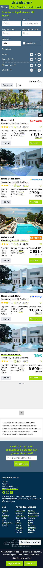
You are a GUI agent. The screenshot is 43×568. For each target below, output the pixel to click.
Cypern (18, 525)
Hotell (30, 7)
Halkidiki (15, 123)
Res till (25, 20)
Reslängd (6, 39)
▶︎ (40, 103)
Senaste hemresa (30, 29)
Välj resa (34, 143)
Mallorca (19, 513)
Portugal (19, 528)
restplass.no (8, 542)
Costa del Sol (21, 518)
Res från (6, 20)
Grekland (24, 123)
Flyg (13, 7)
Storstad (21, 7)
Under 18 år (20, 511)
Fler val (6, 143)
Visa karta (7, 85)
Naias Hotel (7, 120)
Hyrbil (38, 7)
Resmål (4, 525)
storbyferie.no (26, 546)
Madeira (31, 532)
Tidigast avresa (8, 29)
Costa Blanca (33, 516)
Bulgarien (32, 528)
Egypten (19, 532)
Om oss (5, 481)
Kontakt (5, 484)
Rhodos (31, 520)
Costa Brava (20, 516)
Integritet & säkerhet (10, 489)
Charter (4, 7)
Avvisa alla (30, 563)
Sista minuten (7, 523)
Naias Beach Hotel (11, 178)
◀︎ (2, 103)
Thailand (19, 530)
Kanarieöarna (33, 513)
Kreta (18, 520)
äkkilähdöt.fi (7, 544)
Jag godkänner (14, 563)
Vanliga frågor (7, 486)
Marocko (31, 530)
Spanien (31, 511)
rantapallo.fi (16, 544)
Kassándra (5, 123)
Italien (30, 523)
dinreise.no (16, 546)
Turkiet (18, 523)
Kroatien (31, 525)
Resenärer (6, 49)
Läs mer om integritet (21, 558)
